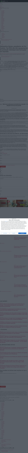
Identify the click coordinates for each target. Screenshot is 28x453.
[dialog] (14, 226)
